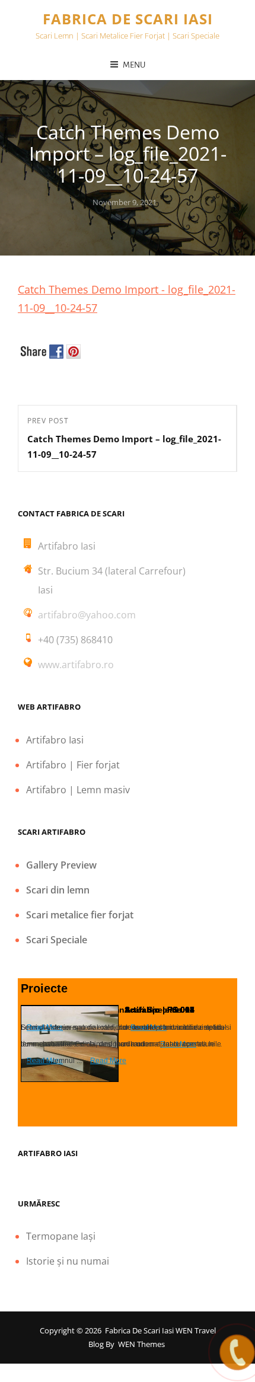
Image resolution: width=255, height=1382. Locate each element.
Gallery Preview (61, 865)
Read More (108, 1061)
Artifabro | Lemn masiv (78, 789)
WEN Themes (141, 1344)
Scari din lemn (58, 889)
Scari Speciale (56, 939)
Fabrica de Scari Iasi (128, 18)
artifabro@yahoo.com (87, 614)
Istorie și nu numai (67, 1261)
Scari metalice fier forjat (79, 914)
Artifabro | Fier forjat (73, 764)
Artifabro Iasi (55, 739)
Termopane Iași (60, 1236)
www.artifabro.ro (76, 664)
